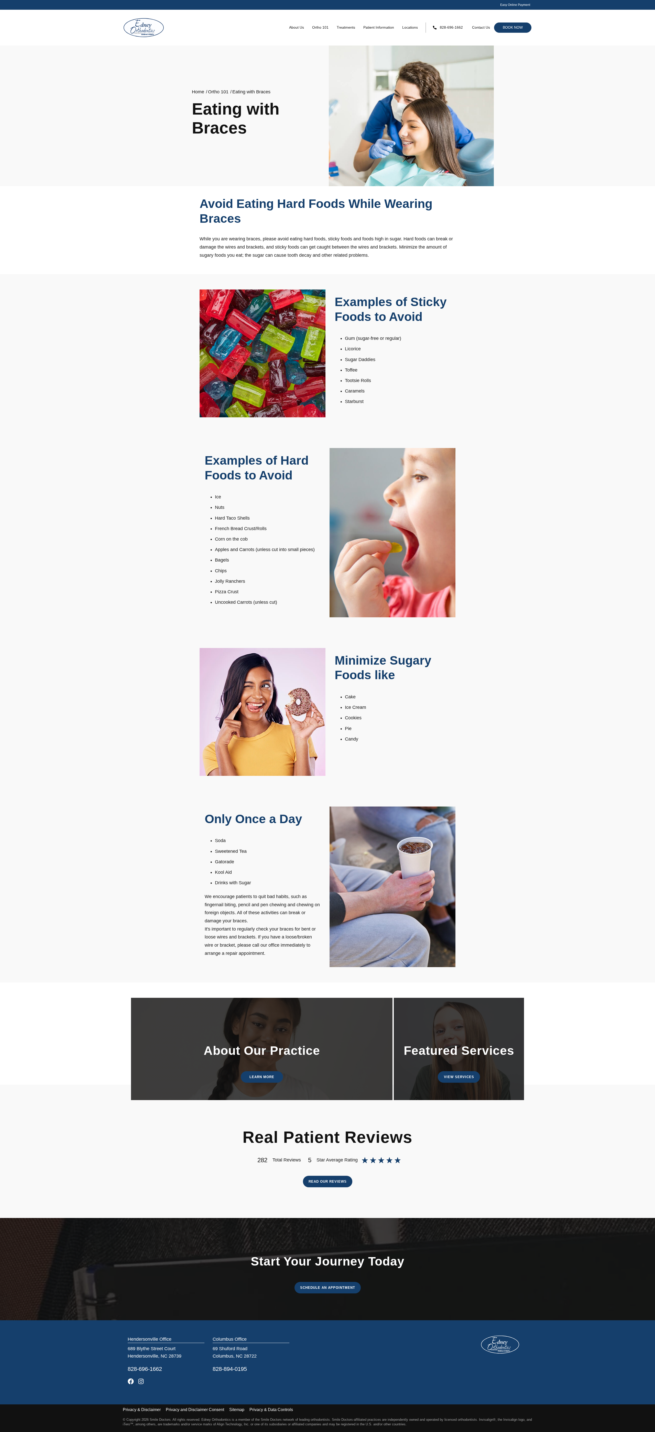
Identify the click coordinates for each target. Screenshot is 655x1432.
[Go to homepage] (144, 27)
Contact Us (481, 27)
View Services (459, 1077)
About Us (296, 27)
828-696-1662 (451, 27)
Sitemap (236, 1409)
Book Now (513, 27)
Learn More (261, 1077)
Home (198, 91)
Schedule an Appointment (327, 1288)
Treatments (346, 27)
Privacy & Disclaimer (142, 1409)
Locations (410, 27)
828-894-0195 (230, 1369)
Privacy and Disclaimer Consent (195, 1409)
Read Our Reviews (328, 1181)
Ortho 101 (320, 27)
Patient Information (378, 27)
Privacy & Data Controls (271, 1409)
